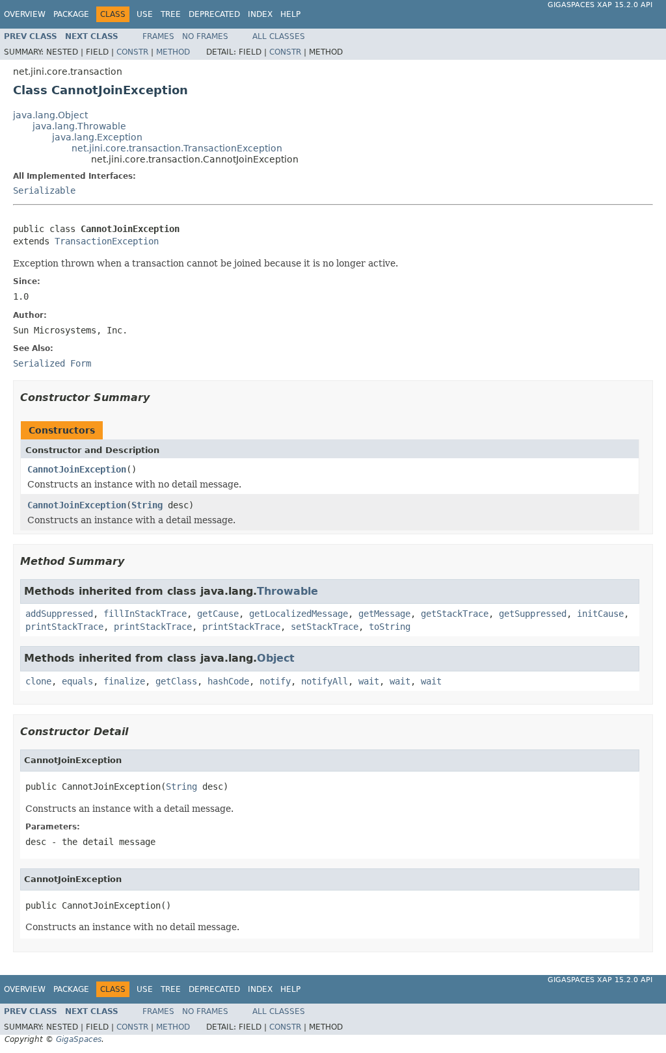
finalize (124, 681)
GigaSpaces (78, 1039)
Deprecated (214, 14)
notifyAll (324, 681)
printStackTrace (64, 626)
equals (77, 681)
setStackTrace (324, 626)
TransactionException (107, 241)
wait (368, 681)
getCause (218, 613)
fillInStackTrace (145, 613)
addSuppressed (59, 613)
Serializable (44, 190)
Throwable (287, 591)
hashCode (228, 681)
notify (275, 681)
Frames (158, 36)
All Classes (278, 36)
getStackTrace (454, 613)
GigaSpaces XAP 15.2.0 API (600, 5)
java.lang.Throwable (79, 126)
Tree (171, 14)
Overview (25, 14)
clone (38, 681)
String (147, 505)
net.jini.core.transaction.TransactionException (177, 148)
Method (173, 52)
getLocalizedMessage (298, 613)
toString (389, 626)
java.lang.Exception (97, 137)
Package (71, 14)
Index (260, 14)
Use (145, 14)
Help (290, 14)
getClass (176, 681)
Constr (132, 52)
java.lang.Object (50, 115)
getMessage (384, 613)
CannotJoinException (76, 469)
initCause (600, 613)
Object (276, 658)
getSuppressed (532, 613)
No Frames (205, 36)
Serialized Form (52, 363)
